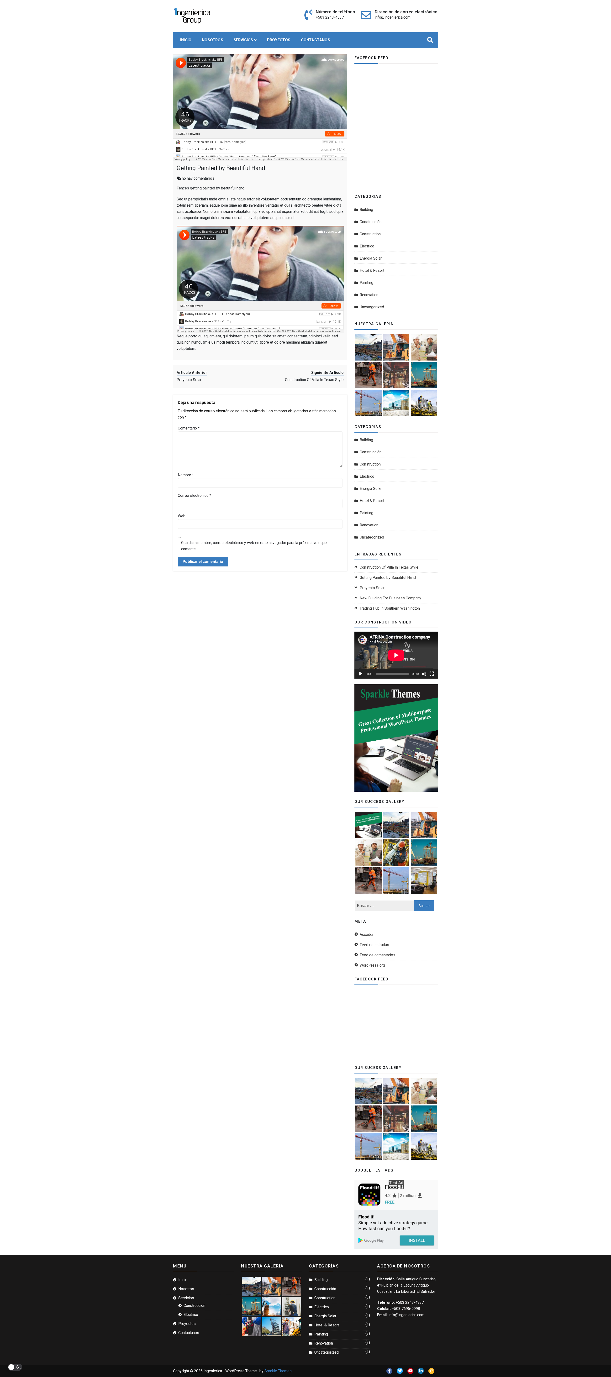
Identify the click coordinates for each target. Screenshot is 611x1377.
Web (181, 516)
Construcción (370, 222)
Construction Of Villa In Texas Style (389, 567)
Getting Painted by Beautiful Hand (221, 168)
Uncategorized (372, 307)
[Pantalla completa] (431, 673)
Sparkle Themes (278, 1371)
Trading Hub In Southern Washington (390, 608)
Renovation (369, 295)
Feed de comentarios (377, 955)
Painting (366, 282)
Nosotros (212, 40)
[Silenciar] (424, 673)
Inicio (185, 40)
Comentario (189, 428)
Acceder (367, 934)
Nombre (186, 475)
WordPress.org (372, 965)
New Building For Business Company (390, 598)
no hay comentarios (198, 178)
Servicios (243, 40)
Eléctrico (367, 246)
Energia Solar (371, 258)
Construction (370, 234)
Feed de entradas (374, 944)
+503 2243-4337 (330, 17)
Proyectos (278, 40)
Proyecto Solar (372, 588)
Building (366, 209)
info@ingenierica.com (393, 17)
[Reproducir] (360, 673)
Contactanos (315, 40)
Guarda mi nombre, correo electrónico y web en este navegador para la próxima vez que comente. (254, 545)
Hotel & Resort (372, 270)
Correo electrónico (194, 495)
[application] (396, 655)
